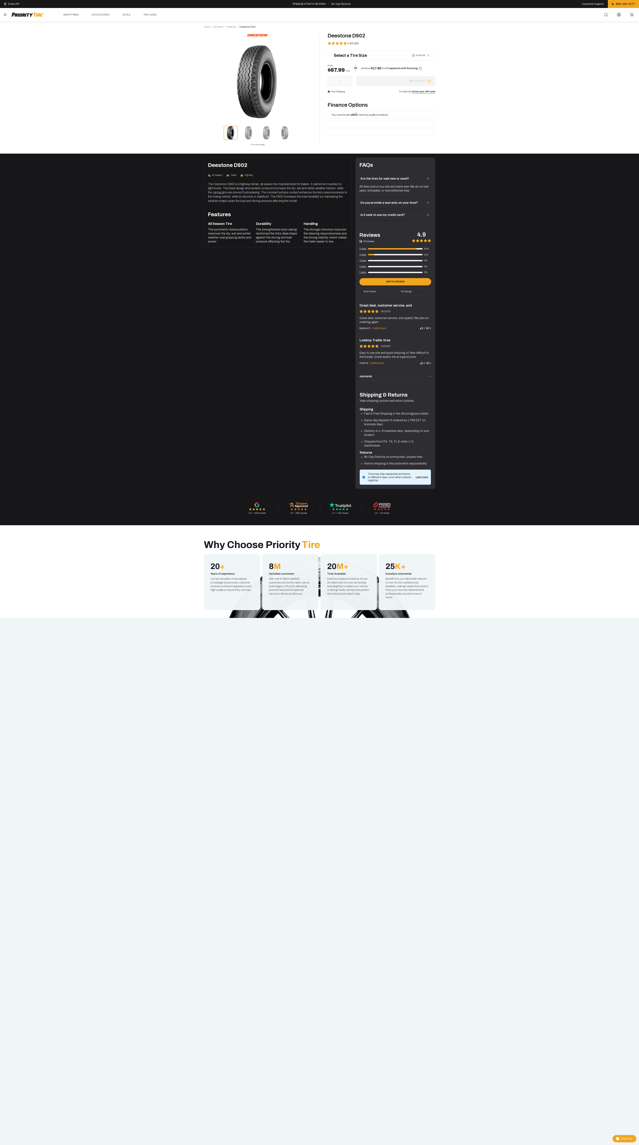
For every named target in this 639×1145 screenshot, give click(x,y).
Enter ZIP (13, 3)
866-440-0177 (625, 3)
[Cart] (631, 14)
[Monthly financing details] (420, 68)
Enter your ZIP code (423, 91)
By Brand (218, 27)
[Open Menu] (5, 15)
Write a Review (395, 281)
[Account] (618, 14)
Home (207, 27)
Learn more (422, 477)
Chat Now (626, 1138)
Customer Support (593, 3)
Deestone (231, 27)
